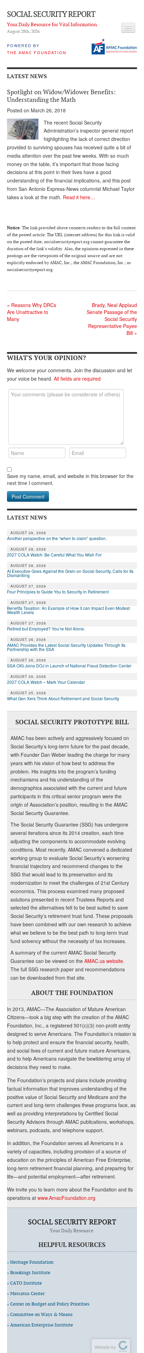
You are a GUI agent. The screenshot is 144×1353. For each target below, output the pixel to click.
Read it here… (79, 197)
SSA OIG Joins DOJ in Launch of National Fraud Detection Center (69, 666)
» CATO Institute (24, 1283)
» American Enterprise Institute (40, 1325)
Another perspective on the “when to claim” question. (57, 538)
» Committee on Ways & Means (40, 1314)
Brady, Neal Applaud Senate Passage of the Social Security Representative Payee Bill (112, 318)
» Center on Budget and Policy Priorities (48, 1304)
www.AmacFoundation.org (66, 1197)
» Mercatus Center (26, 1293)
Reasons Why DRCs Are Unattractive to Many (31, 311)
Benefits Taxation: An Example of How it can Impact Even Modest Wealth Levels (68, 610)
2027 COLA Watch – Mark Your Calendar (46, 682)
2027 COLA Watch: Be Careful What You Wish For (54, 555)
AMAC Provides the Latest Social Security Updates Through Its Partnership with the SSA (66, 647)
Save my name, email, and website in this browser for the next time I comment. (70, 479)
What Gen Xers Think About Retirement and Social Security (63, 698)
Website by (104, 1347)
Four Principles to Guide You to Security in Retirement (58, 592)
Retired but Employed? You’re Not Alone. (46, 629)
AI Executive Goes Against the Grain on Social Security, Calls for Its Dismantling (70, 573)
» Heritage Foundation (30, 1262)
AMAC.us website (103, 960)
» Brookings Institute (28, 1272)
